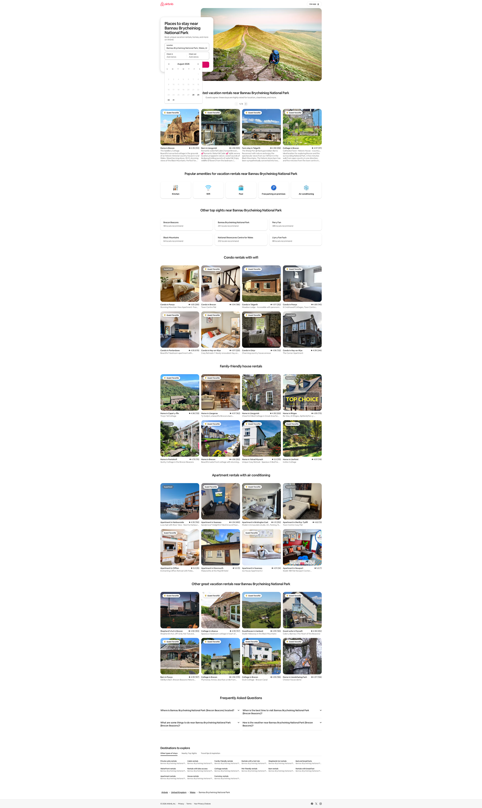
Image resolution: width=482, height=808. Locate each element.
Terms (189, 804)
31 (173, 100)
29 (198, 95)
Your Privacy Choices (202, 804)
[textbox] (176, 56)
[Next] (246, 104)
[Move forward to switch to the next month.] (198, 64)
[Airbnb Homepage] (166, 4)
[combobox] (187, 48)
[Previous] (236, 104)
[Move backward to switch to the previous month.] (169, 64)
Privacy (181, 804)
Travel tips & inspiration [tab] (210, 753)
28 (193, 95)
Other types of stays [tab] (169, 753)
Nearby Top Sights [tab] (189, 753)
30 (169, 100)
